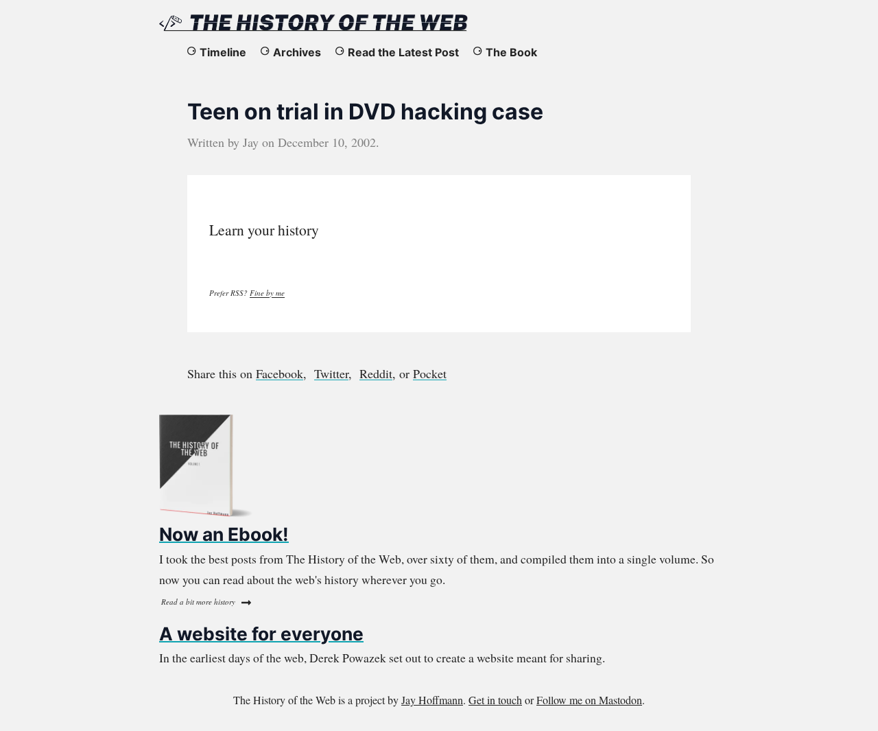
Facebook (279, 373)
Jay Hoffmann (432, 700)
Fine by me (267, 293)
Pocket (430, 373)
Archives (297, 52)
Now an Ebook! (224, 534)
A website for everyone (261, 634)
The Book (511, 52)
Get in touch (495, 700)
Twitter (331, 373)
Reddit (375, 373)
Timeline (223, 52)
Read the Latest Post (403, 52)
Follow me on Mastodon (589, 700)
